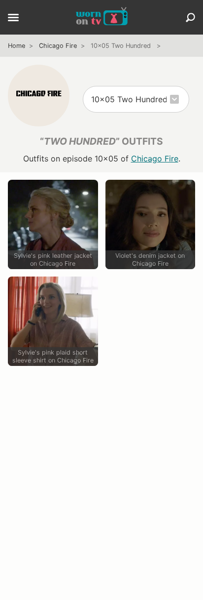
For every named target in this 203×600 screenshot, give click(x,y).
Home (16, 45)
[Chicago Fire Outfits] (38, 96)
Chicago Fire (58, 45)
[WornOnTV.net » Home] (102, 17)
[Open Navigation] (13, 18)
